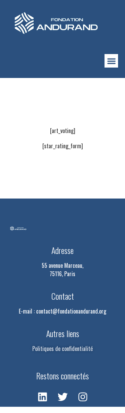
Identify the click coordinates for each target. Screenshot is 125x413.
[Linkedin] (42, 397)
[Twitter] (62, 397)
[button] (111, 61)
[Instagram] (83, 397)
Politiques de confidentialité (62, 348)
